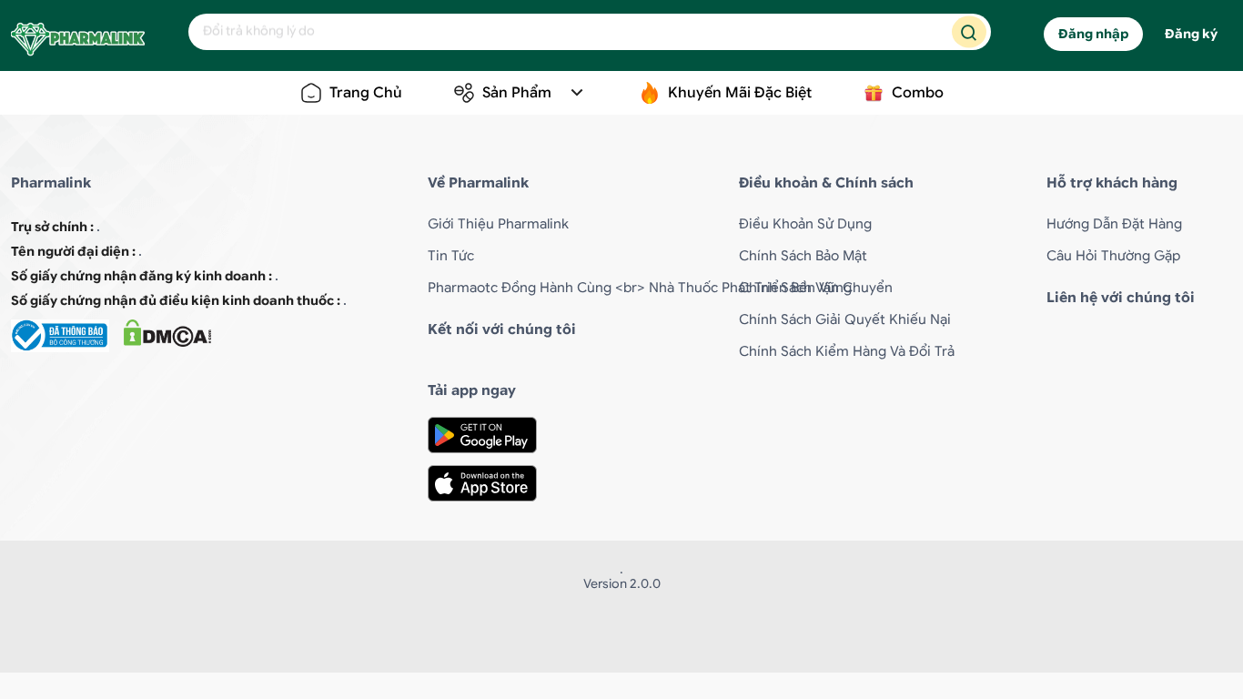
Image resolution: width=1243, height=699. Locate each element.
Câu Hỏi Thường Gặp (1113, 256)
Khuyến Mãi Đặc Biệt (740, 93)
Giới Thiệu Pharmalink (498, 224)
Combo (918, 93)
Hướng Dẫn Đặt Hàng (1114, 224)
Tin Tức (451, 256)
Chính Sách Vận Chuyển (816, 287)
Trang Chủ (365, 93)
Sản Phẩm (516, 93)
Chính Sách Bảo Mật (803, 256)
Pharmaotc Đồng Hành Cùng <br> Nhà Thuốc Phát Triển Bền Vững (640, 287)
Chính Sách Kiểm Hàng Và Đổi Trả (847, 351)
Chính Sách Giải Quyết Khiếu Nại (845, 319)
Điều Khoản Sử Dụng (805, 224)
